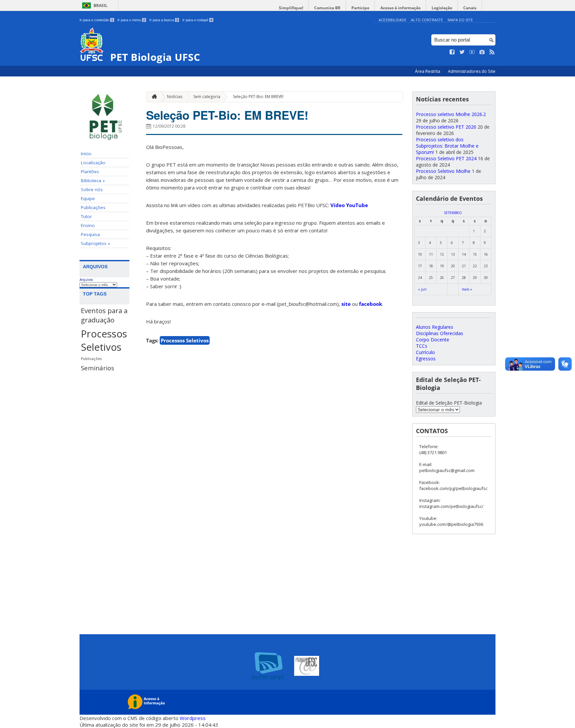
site (346, 304)
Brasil (100, 5)
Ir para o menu (131, 20)
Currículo (425, 352)
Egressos (426, 358)
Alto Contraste (427, 19)
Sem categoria (206, 96)
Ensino (88, 225)
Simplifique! (291, 8)
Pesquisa (90, 234)
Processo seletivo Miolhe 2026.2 (451, 114)
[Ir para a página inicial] (152, 97)
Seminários (97, 368)
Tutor (86, 216)
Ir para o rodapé (197, 20)
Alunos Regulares (434, 327)
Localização (93, 163)
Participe (360, 8)
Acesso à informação (400, 8)
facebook (370, 304)
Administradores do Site (471, 71)
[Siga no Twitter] (462, 52)
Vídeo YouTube (349, 205)
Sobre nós (92, 189)
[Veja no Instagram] (482, 52)
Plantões (90, 172)
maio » (467, 289)
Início (86, 154)
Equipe (88, 198)
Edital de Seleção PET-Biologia (449, 403)
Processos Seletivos (104, 340)
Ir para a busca (163, 20)
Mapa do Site (460, 19)
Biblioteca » (93, 180)
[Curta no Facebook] (452, 52)
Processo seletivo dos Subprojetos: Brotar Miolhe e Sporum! (447, 145)
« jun (422, 289)
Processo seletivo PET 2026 (446, 127)
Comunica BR (327, 8)
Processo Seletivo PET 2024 (446, 158)
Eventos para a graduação (104, 315)
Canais (470, 8)
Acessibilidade (392, 19)
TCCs (421, 346)
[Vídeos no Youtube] (472, 52)
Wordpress (193, 718)
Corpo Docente (432, 339)
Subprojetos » (95, 243)
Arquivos (86, 279)
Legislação (442, 8)
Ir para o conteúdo (96, 20)
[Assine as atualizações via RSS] (492, 52)
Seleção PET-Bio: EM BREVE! (258, 96)
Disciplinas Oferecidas (439, 333)
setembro (453, 212)
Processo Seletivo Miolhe (443, 171)
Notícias (174, 96)
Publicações (93, 207)
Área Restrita (428, 71)
